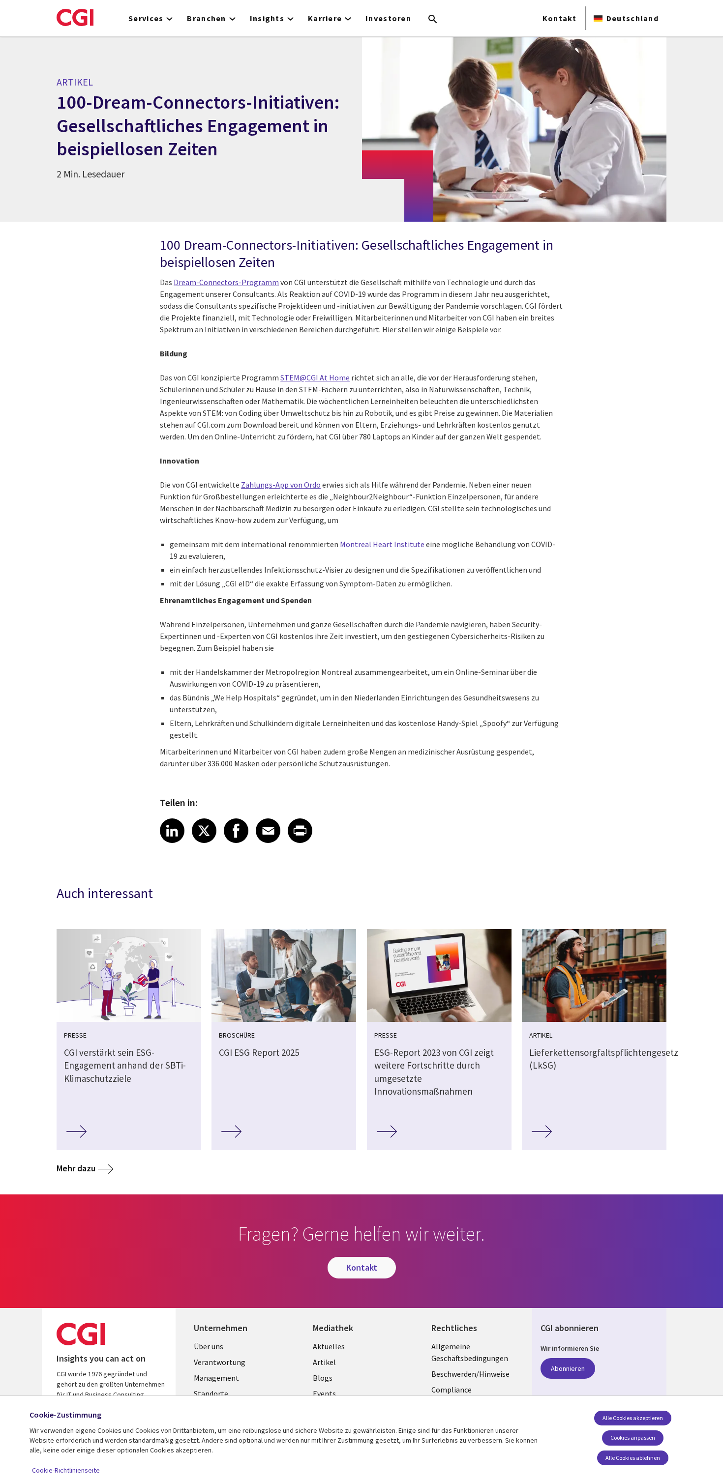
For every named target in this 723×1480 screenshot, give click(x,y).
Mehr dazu (76, 1168)
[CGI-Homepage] (75, 17)
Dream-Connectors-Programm (226, 282)
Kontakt (559, 18)
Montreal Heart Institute (382, 544)
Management (216, 1378)
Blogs (322, 1378)
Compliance (451, 1389)
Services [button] (145, 18)
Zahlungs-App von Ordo (281, 485)
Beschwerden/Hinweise (470, 1374)
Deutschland (632, 18)
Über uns (208, 1346)
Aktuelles (329, 1346)
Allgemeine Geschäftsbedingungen (469, 1352)
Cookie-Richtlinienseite (66, 1470)
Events (324, 1393)
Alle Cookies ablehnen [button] (632, 1457)
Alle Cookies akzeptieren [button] (632, 1418)
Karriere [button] (325, 18)
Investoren (388, 18)
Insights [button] (267, 18)
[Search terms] (433, 19)
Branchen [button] (206, 18)
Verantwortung (219, 1362)
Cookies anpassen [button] (632, 1437)
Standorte (211, 1393)
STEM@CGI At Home (315, 377)
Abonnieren (568, 1368)
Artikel (324, 1362)
